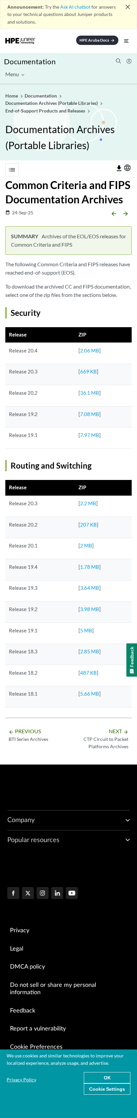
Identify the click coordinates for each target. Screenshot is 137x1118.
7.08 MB (89, 414)
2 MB (86, 546)
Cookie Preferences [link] (36, 1047)
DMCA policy (27, 967)
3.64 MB (89, 588)
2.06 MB (89, 350)
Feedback (22, 1011)
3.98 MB (89, 609)
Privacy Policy (21, 1079)
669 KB (88, 371)
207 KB (88, 525)
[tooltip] (119, 168)
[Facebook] (13, 893)
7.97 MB (89, 435)
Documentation (30, 61)
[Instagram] (43, 893)
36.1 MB (89, 393)
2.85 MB (89, 651)
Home (12, 96)
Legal (16, 949)
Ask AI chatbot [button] (75, 7)
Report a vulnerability (38, 1029)
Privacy (19, 931)
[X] (28, 893)
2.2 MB (88, 503)
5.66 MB (89, 694)
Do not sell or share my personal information (53, 989)
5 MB (86, 630)
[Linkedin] (57, 893)
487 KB (88, 673)
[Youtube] (72, 893)
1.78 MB (89, 567)
